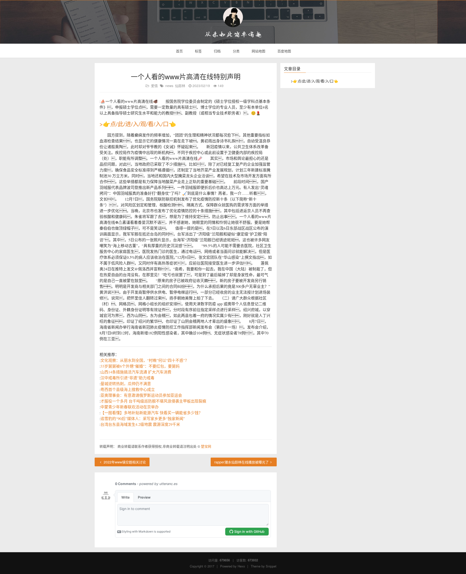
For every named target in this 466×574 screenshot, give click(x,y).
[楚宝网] (233, 17)
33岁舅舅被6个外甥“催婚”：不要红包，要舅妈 (140, 366)
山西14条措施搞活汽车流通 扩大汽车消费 (135, 371)
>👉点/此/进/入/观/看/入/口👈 (138, 124)
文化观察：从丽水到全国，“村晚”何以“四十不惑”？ (144, 360)
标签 (198, 51)
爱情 (154, 85)
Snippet (271, 566)
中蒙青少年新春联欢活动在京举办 (129, 406)
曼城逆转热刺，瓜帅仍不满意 (125, 383)
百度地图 (283, 51)
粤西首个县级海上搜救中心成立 (127, 389)
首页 (179, 51)
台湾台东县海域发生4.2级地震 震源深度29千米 (140, 424)
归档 (217, 51)
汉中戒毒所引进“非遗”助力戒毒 (127, 377)
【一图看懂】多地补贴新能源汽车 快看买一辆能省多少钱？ (151, 412)
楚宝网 (206, 446)
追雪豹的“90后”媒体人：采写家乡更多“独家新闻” (142, 418)
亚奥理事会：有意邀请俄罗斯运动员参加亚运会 (141, 395)
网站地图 (258, 51)
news (169, 85)
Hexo (241, 566)
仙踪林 (180, 85)
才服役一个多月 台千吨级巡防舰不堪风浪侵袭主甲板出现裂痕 (153, 401)
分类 (236, 51)
